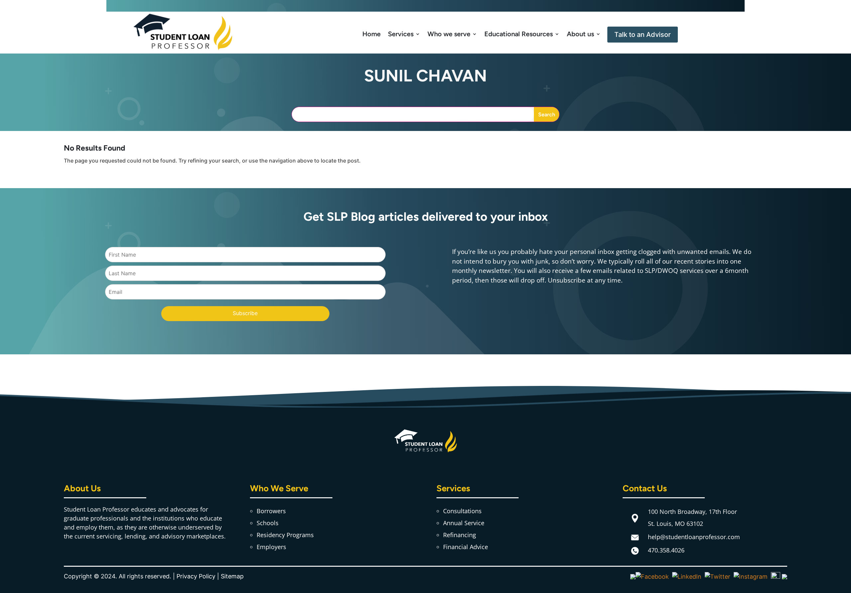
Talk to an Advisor (642, 35)
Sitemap (232, 576)
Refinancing (459, 535)
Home (371, 34)
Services (401, 34)
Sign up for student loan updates (425, 6)
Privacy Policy (196, 576)
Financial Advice (465, 547)
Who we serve (448, 34)
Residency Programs (285, 535)
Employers (271, 547)
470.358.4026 (666, 550)
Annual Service (463, 523)
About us (580, 34)
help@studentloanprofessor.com (694, 537)
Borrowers (271, 511)
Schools (268, 523)
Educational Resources (518, 34)
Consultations (462, 511)
